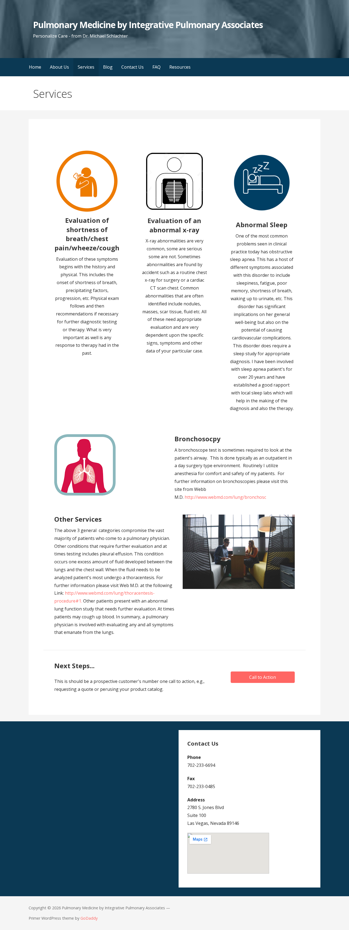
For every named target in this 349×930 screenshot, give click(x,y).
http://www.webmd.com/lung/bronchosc (225, 497)
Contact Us (132, 67)
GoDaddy (89, 918)
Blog (108, 67)
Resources (180, 67)
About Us (59, 67)
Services (86, 67)
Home (35, 67)
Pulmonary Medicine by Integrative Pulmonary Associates (148, 25)
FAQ (156, 67)
